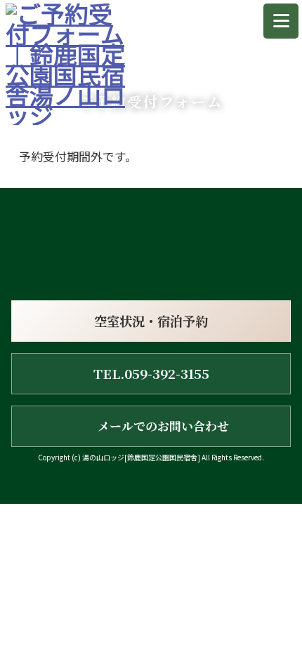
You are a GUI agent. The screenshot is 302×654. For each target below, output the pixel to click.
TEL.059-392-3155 (151, 373)
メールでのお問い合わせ (163, 426)
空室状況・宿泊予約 (151, 321)
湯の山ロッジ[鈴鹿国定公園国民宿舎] (141, 457)
